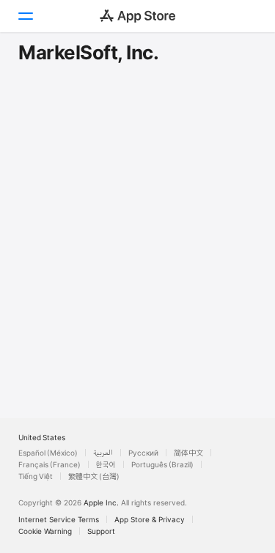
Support (101, 531)
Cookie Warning (45, 531)
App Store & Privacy (149, 519)
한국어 (106, 464)
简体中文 (188, 452)
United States (41, 437)
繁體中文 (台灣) (94, 476)
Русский (143, 452)
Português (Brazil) (162, 464)
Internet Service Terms (58, 519)
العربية (103, 452)
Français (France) (49, 464)
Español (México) (48, 452)
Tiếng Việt (35, 476)
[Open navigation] (25, 16)
